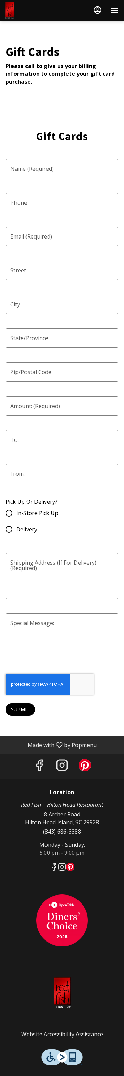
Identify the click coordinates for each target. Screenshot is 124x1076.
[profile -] (97, 10)
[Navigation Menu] (114, 10)
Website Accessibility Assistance (62, 1034)
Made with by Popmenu (51, 744)
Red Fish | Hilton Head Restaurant (62, 993)
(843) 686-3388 (62, 831)
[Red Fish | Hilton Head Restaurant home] (36, 10)
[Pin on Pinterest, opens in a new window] (85, 767)
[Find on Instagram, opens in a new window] (62, 767)
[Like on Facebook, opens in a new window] (39, 767)
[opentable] (62, 920)
